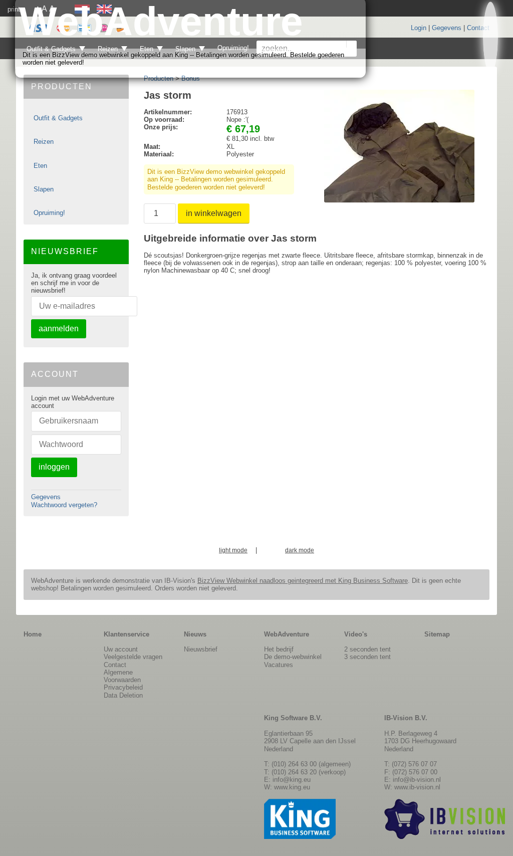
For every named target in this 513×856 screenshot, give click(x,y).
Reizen (44, 141)
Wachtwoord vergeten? (64, 505)
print (14, 9)
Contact (478, 28)
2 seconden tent (367, 649)
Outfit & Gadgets (58, 118)
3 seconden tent (367, 657)
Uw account (121, 649)
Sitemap (437, 634)
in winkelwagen (213, 213)
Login (418, 28)
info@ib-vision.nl (417, 779)
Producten (158, 78)
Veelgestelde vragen (133, 657)
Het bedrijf (279, 649)
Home (33, 634)
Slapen (44, 189)
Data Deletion (123, 695)
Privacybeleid (123, 687)
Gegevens (446, 28)
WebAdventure (286, 634)
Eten (40, 165)
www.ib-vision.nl (417, 787)
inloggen (54, 467)
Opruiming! (49, 213)
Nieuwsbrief (200, 649)
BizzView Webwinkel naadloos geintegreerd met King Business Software (302, 580)
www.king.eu (292, 787)
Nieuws (195, 634)
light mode (233, 550)
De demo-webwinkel (293, 657)
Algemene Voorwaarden (122, 676)
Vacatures (278, 665)
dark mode (299, 550)
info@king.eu (292, 779)
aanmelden (59, 328)
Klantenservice (126, 634)
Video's (355, 634)
